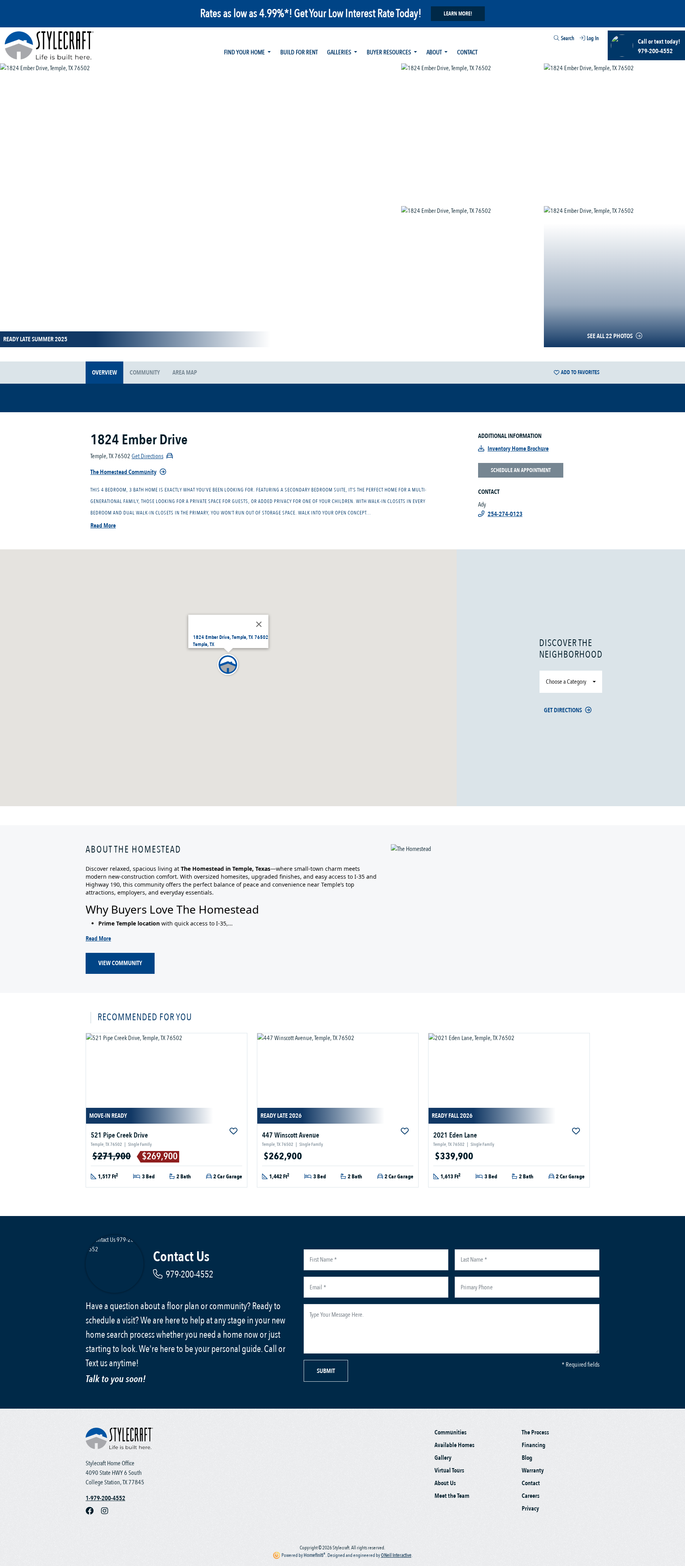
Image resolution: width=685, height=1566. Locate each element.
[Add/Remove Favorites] (234, 1131)
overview (104, 372)
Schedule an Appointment (521, 470)
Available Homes (454, 1445)
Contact (467, 52)
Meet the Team (451, 1495)
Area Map (184, 372)
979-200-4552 (189, 1274)
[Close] (258, 624)
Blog (527, 1457)
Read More (103, 525)
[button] (228, 665)
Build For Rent (299, 52)
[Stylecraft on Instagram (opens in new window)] (108, 1511)
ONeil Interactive (396, 1555)
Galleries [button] (339, 52)
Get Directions (563, 710)
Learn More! (458, 13)
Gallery (443, 1457)
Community (145, 372)
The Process (535, 1432)
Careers (531, 1495)
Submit (326, 1371)
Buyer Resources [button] (389, 52)
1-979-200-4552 (105, 1498)
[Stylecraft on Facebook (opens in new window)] (93, 1511)
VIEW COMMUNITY (120, 963)
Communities (450, 1432)
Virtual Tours (449, 1470)
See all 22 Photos (610, 336)
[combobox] (549, 39)
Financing (533, 1445)
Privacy (530, 1508)
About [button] (435, 52)
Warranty (533, 1470)
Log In (593, 38)
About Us (445, 1483)
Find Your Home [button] (245, 52)
